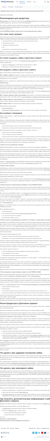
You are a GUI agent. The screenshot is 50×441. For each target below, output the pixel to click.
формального (12, 64)
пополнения (24, 365)
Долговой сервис (10, 14)
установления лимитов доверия (28, 60)
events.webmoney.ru (44, 269)
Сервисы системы (3, 14)
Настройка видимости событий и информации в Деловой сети (15, 420)
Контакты (12, 428)
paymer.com (26, 336)
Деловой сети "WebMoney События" (17, 276)
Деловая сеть (32, 428)
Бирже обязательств (24, 392)
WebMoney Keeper (4, 82)
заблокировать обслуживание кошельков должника (23, 363)
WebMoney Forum (7, 408)
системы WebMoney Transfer (29, 21)
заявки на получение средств (29, 86)
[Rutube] (8, 432)
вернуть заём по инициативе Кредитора (10, 110)
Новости (39, 428)
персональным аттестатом (32, 163)
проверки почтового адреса (35, 155)
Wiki (8, 428)
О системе (3, 428)
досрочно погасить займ (7, 108)
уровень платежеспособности (26, 213)
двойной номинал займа (35, 336)
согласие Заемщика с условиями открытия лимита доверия (36, 97)
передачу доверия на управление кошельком (25, 225)
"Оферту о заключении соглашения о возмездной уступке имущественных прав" (19, 38)
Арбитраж (6, 340)
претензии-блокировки (15, 196)
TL (30, 242)
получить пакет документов (8, 394)
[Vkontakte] (4, 432)
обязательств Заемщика (38, 335)
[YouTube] (6, 432)
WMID (26, 195)
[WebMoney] (9, 1)
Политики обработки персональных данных (41, 437)
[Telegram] (1, 432)
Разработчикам (45, 428)
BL (39, 187)
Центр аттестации (11, 161)
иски (6, 196)
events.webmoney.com (8, 202)
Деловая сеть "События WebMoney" (8, 418)
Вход (48, 2)
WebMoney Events (12, 410)
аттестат (4, 64)
